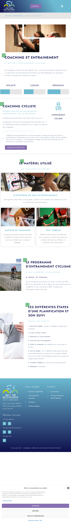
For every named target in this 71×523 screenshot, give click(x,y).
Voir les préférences (35, 516)
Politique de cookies (33, 520)
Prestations (18, 15)
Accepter (35, 506)
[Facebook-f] (4, 423)
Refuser (35, 511)
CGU (41, 520)
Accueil (9, 15)
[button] (68, 488)
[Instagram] (9, 423)
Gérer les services (7, 500)
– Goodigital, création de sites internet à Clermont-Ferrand (41, 448)
